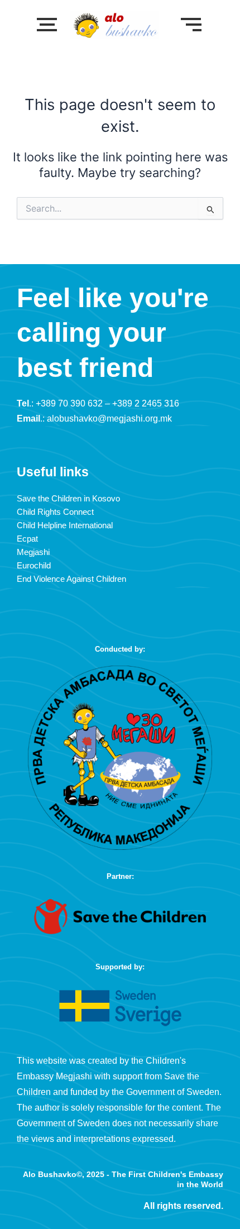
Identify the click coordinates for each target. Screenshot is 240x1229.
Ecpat (27, 538)
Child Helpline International (65, 525)
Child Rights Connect (55, 512)
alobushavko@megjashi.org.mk (109, 418)
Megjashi (33, 552)
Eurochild (34, 565)
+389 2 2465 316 (145, 403)
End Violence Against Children (71, 579)
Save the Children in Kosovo (68, 498)
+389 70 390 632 (69, 403)
